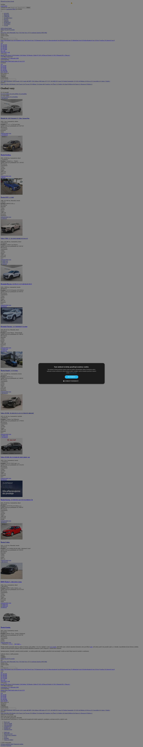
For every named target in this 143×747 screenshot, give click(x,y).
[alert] (71, 373)
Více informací (73, 373)
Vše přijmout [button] (71, 377)
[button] (71, 381)
